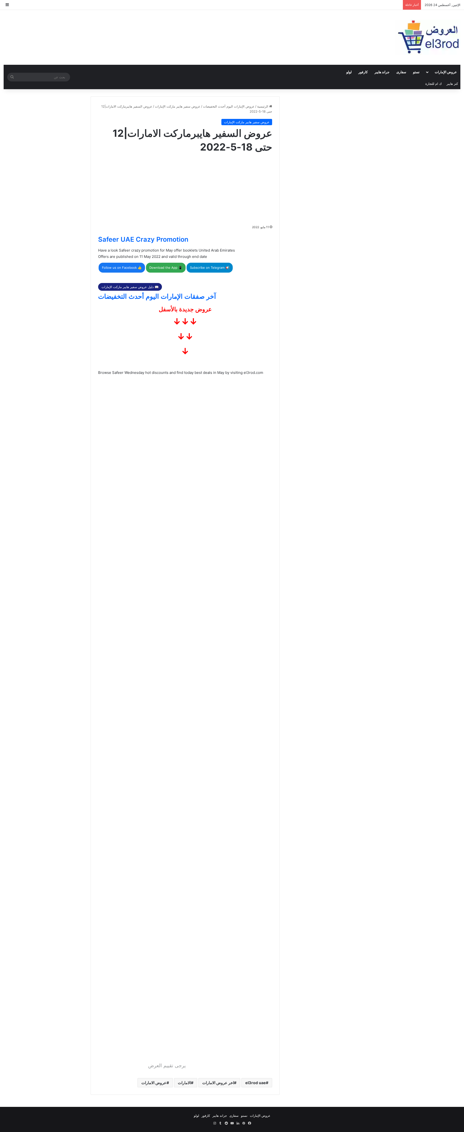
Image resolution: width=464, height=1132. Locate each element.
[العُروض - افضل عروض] (427, 37)
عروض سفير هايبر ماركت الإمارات (177, 106)
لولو (349, 72)
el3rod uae (255, 1082)
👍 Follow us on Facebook (122, 267)
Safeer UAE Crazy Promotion (143, 239)
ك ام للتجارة (433, 84)
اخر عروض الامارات (218, 1082)
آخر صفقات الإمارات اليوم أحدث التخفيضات (157, 296)
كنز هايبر (452, 84)
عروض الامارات (154, 1082)
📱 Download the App (165, 267)
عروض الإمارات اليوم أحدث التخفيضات (228, 106)
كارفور (363, 72)
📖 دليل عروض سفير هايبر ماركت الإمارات (130, 287)
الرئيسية (263, 106)
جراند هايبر (382, 72)
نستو (416, 72)
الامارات (184, 1082)
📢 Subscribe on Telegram (209, 267)
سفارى (401, 72)
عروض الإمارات (446, 72)
